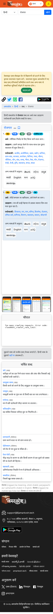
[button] (5, 304)
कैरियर (30, 156)
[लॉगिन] (48, 3)
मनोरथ (5, 399)
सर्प (4, 370)
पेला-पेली (6, 454)
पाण (26, 211)
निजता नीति (13, 546)
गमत (35, 156)
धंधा (17, 159)
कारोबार (23, 156)
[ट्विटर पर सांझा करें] (9, 99)
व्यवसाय (22, 162)
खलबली (6, 466)
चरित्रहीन (7, 408)
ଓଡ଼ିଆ (35, 171)
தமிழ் (33, 177)
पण (23, 211)
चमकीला (6, 475)
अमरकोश (7, 106)
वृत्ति (16, 162)
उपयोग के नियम (24, 546)
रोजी (11, 162)
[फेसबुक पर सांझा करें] (20, 99)
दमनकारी (6, 436)
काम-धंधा (8, 156)
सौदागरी (43, 214)
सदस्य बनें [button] (26, 90)
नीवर (27, 159)
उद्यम (31, 153)
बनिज (31, 211)
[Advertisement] (26, 43)
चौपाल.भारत (33, 570)
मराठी (8, 177)
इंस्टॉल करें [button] (26, 302)
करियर (42, 153)
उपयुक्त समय (8, 382)
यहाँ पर (12, 355)
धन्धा (22, 159)
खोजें (48, 12)
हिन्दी (16, 106)
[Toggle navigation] (4, 4)
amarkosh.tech (19, 570)
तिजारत (18, 211)
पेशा (31, 159)
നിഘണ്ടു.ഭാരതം (9, 566)
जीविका (8, 159)
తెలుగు (27, 171)
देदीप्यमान (6, 445)
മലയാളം (10, 183)
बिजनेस (37, 211)
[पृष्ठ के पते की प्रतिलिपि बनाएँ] (4, 99)
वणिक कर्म (9, 214)
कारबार (16, 156)
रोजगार (8, 127)
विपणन (23, 214)
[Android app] (12, 529)
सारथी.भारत (44, 570)
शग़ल (33, 162)
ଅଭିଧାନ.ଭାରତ (38, 566)
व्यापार (37, 214)
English (17, 177)
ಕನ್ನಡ (43, 171)
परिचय (4, 546)
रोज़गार (41, 159)
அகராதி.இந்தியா (33, 561)
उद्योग (36, 153)
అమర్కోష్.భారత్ (18, 561)
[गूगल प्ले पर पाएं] (44, 99)
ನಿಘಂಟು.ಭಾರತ (24, 566)
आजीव (17, 153)
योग (35, 159)
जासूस (5, 391)
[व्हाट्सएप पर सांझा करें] (15, 99)
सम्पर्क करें (36, 546)
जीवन (40, 156)
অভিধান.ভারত (6, 570)
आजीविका (24, 153)
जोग (13, 159)
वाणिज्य (17, 214)
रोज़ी (7, 162)
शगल (28, 162)
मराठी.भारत (5, 561)
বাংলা (26, 177)
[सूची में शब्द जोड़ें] (19, 128)
